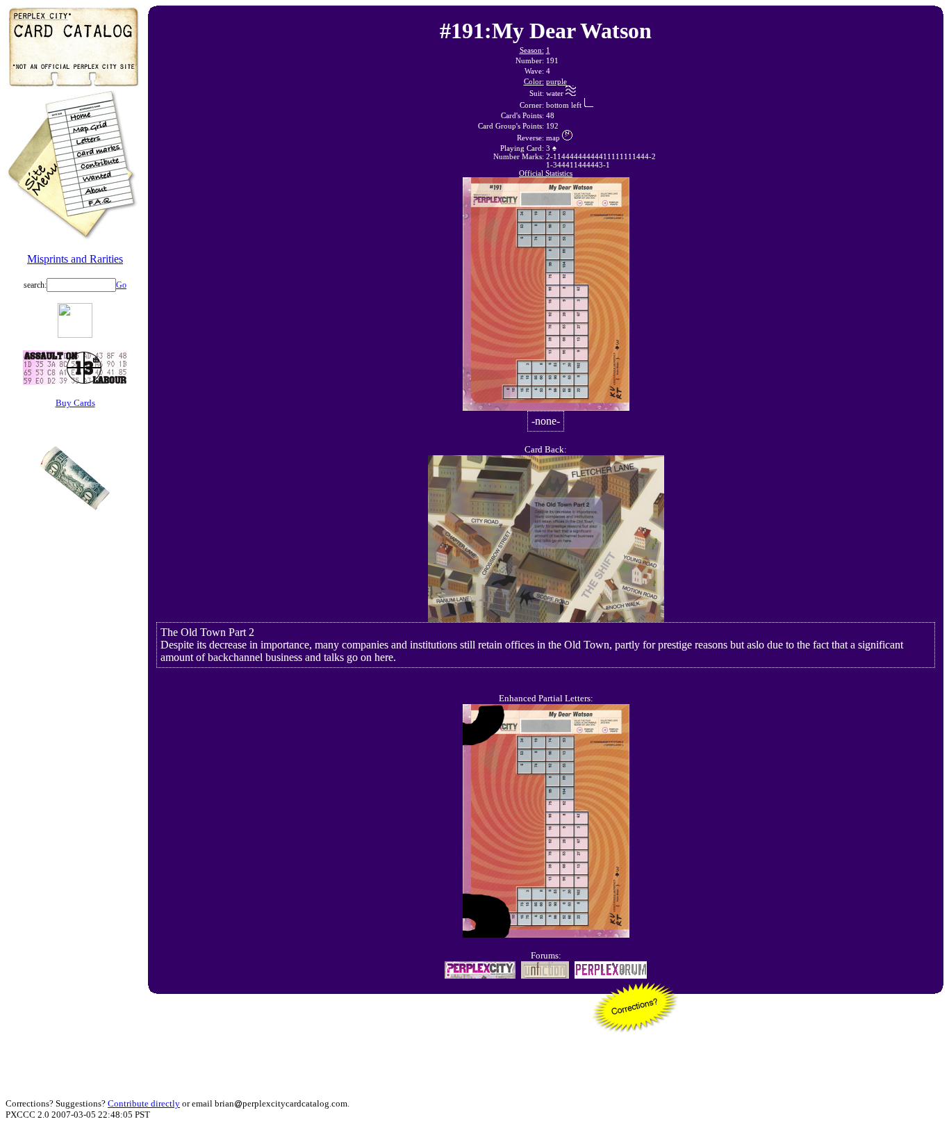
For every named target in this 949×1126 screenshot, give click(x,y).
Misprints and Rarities (75, 259)
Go (121, 285)
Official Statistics (545, 173)
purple (556, 81)
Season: (532, 50)
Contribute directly (144, 1103)
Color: (534, 81)
